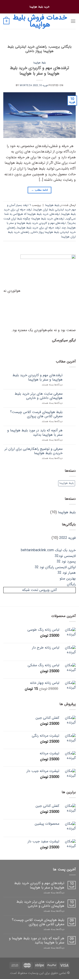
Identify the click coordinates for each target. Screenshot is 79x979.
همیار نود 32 (66, 572)
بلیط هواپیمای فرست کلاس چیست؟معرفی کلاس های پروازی (36, 414)
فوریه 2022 (67, 538)
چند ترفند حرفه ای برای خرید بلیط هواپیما (41, 228)
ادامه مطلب (39, 190)
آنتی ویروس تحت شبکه (39, 590)
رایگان (71, 584)
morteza (26, 85)
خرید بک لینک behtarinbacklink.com (48, 550)
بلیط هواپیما (39, 63)
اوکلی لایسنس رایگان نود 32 (55, 567)
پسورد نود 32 (66, 561)
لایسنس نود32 (65, 556)
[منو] (73, 21)
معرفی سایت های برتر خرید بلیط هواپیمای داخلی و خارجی (39, 396)
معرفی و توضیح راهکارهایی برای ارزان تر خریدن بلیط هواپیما (34, 451)
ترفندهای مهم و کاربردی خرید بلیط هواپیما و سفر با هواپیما (39, 71)
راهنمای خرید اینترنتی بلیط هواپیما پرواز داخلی (41, 230)
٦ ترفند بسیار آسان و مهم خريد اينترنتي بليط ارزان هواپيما (41, 207)
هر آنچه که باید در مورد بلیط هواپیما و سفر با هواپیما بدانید (35, 432)
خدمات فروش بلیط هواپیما (40, 21)
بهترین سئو (68, 578)
